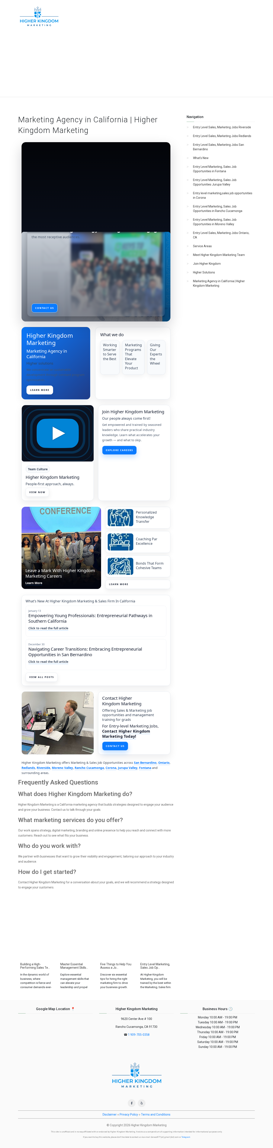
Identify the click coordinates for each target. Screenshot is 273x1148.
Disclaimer (110, 1114)
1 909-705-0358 (139, 1034)
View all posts (41, 677)
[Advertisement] (136, 65)
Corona (111, 768)
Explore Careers (119, 450)
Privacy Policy (129, 1114)
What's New (201, 158)
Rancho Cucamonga (89, 768)
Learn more (39, 389)
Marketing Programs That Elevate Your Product (133, 356)
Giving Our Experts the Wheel (156, 354)
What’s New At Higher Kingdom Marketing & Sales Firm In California (80, 601)
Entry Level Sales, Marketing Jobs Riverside (222, 127)
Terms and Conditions (155, 1114)
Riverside (43, 768)
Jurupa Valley (127, 768)
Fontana (145, 768)
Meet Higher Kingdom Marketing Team (219, 255)
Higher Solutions (204, 272)
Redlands (28, 768)
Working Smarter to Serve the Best (110, 352)
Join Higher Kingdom (207, 263)
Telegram (186, 1137)
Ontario (164, 763)
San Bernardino (145, 763)
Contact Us (115, 746)
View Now (37, 492)
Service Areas (202, 246)
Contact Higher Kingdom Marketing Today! (126, 734)
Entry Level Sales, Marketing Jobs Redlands (222, 136)
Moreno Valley (62, 768)
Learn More (118, 584)
